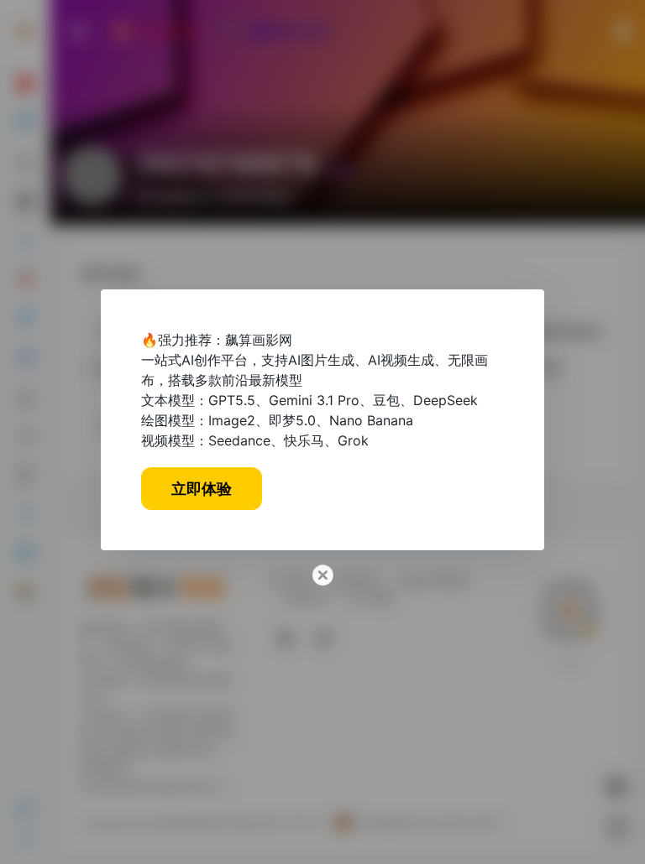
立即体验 (201, 488)
